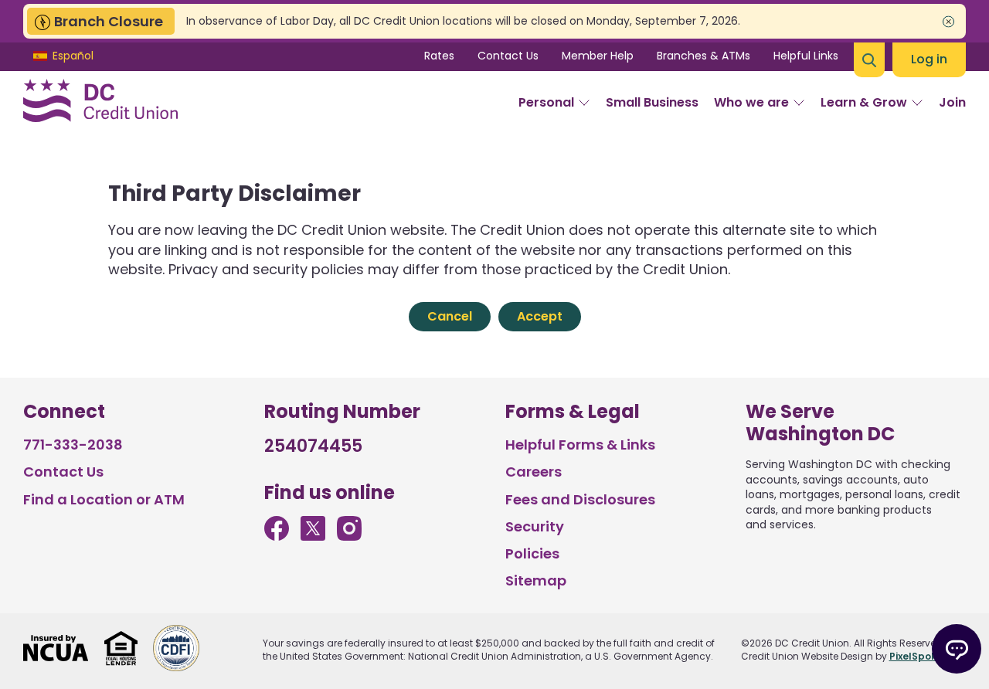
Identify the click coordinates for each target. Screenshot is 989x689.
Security (534, 526)
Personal (546, 102)
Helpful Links (805, 55)
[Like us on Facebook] (276, 535)
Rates (439, 55)
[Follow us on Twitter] (313, 535)
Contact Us (508, 55)
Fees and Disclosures (580, 499)
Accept (539, 316)
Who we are (751, 102)
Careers (533, 471)
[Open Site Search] (869, 59)
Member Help (598, 55)
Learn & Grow (864, 102)
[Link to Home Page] (100, 103)
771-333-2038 (73, 444)
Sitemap (535, 580)
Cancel (449, 316)
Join (952, 102)
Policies (532, 553)
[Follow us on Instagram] (349, 535)
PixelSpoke (916, 656)
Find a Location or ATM (104, 499)
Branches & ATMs (703, 55)
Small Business (652, 102)
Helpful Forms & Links (580, 444)
